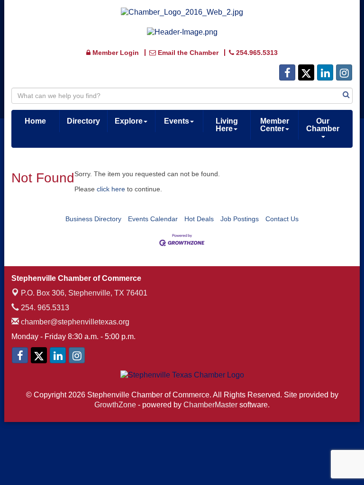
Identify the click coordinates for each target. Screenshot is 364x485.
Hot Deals (199, 219)
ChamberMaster (210, 405)
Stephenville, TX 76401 (84, 293)
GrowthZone (115, 405)
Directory (83, 121)
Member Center (274, 125)
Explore (129, 121)
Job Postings (239, 219)
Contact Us (282, 219)
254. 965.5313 (44, 308)
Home (35, 121)
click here (111, 189)
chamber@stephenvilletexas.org (74, 322)
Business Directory (93, 219)
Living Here (227, 125)
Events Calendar (153, 219)
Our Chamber (322, 125)
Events (176, 121)
